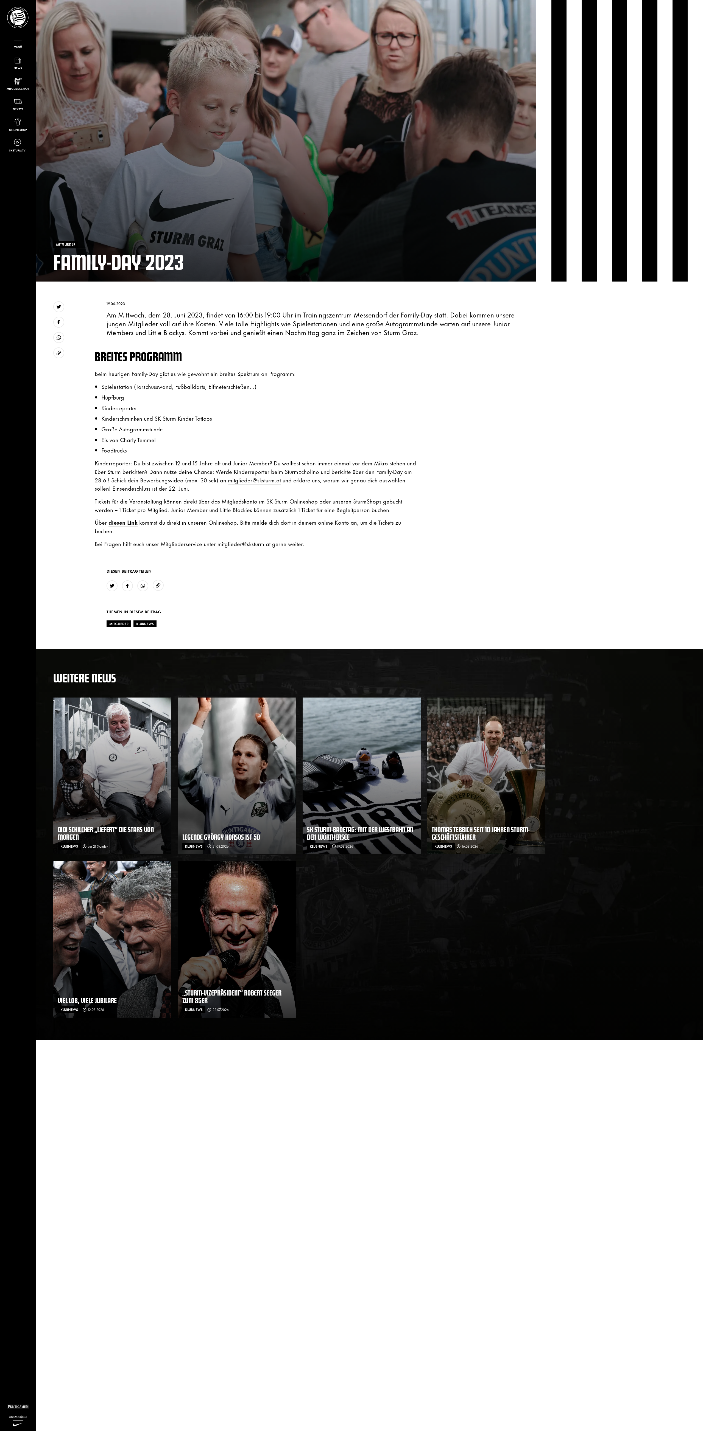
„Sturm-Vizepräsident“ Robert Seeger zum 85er (231, 996)
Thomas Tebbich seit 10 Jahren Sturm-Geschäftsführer (480, 833)
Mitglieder (119, 623)
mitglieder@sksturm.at (254, 480)
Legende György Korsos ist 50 (221, 836)
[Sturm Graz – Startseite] (18, 18)
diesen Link (123, 522)
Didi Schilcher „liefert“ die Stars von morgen (106, 833)
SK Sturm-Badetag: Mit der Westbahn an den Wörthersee (360, 833)
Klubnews (145, 623)
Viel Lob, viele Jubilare (87, 1000)
